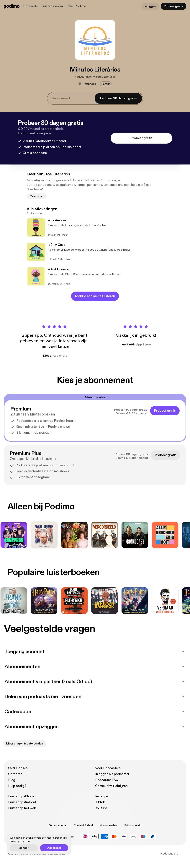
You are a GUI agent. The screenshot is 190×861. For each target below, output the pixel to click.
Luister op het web (22, 808)
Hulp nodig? (17, 786)
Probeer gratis (173, 6)
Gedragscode (57, 825)
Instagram (102, 796)
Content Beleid (83, 825)
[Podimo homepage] (11, 6)
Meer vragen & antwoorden (24, 743)
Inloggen (150, 6)
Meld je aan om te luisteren (95, 296)
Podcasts (30, 6)
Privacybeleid (132, 825)
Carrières (15, 774)
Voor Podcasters (108, 768)
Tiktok (100, 802)
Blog (11, 780)
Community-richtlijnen (111, 786)
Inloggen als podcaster (112, 774)
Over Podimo (76, 6)
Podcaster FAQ (106, 780)
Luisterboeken (52, 6)
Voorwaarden (108, 825)
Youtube (101, 808)
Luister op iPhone (21, 796)
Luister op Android (22, 802)
